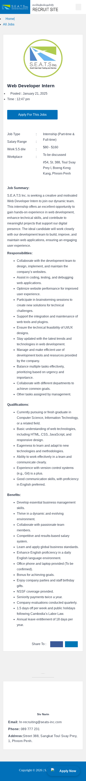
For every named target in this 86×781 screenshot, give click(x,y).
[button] (78, 7)
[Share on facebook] (56, 644)
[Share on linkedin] (71, 644)
